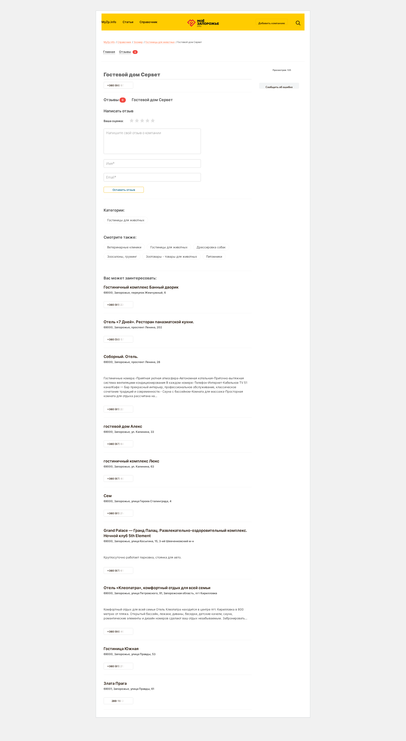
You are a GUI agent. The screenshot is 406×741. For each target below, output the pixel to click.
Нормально (139, 120)
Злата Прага (115, 683)
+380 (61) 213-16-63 (120, 666)
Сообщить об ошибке (279, 87)
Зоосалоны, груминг (122, 256)
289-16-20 (118, 701)
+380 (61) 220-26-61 (120, 304)
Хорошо (144, 120)
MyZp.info (109, 22)
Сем (108, 496)
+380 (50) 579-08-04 (121, 339)
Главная (109, 52)
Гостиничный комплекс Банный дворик (141, 287)
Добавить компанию (271, 23)
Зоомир (138, 42)
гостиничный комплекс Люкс (131, 461)
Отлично (150, 120)
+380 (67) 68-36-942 (121, 443)
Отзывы (125, 52)
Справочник (148, 22)
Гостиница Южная (121, 648)
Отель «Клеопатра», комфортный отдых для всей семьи (157, 588)
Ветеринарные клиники (124, 247)
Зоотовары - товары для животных (171, 256)
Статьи (128, 22)
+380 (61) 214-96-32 (120, 513)
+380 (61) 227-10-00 (120, 409)
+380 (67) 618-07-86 (120, 570)
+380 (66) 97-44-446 (121, 85)
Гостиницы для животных (160, 42)
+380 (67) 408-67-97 (120, 478)
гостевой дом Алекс (123, 426)
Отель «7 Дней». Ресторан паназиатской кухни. (149, 322)
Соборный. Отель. (121, 356)
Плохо (134, 120)
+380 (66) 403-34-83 (121, 631)
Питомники (214, 256)
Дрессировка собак (211, 247)
